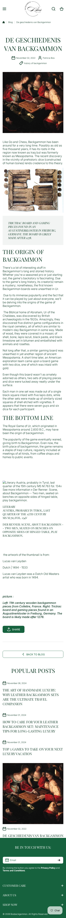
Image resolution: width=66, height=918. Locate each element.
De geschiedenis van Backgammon (33, 835)
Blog (10, 22)
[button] (33, 629)
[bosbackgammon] (33, 9)
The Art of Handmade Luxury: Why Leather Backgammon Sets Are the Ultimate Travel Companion (31, 697)
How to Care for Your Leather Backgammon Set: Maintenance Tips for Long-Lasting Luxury (31, 726)
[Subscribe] (59, 860)
